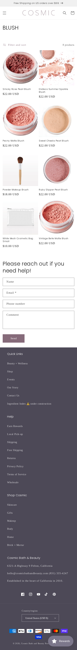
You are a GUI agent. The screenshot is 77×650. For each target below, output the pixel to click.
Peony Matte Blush (13, 140)
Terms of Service (16, 474)
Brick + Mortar (15, 545)
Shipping (12, 442)
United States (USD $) (36, 618)
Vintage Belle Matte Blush (53, 238)
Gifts (10, 513)
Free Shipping (15, 450)
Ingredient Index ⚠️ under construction (29, 403)
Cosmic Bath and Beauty (32, 643)
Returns (11, 458)
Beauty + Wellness (17, 363)
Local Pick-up (15, 434)
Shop (10, 371)
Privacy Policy (15, 466)
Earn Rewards (15, 426)
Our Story (12, 387)
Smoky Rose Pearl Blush (17, 89)
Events (11, 379)
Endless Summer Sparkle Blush (53, 90)
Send (14, 338)
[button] (4, 13)
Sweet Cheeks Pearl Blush (54, 140)
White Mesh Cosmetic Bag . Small (18, 240)
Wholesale (12, 482)
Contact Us (13, 395)
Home (10, 537)
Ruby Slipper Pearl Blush (53, 189)
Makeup (11, 521)
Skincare (12, 505)
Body (10, 529)
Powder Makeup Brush (15, 189)
